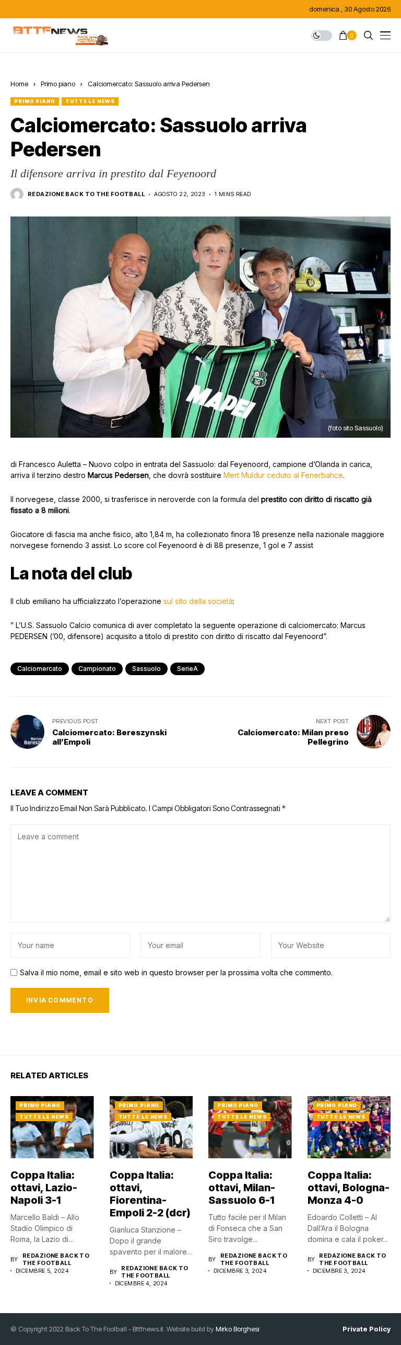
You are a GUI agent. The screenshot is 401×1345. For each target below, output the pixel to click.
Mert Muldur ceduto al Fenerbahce (283, 475)
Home (19, 83)
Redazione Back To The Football (86, 194)
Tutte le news (90, 101)
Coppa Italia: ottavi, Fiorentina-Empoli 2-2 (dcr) (150, 1194)
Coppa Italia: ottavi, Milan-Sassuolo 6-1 (241, 1187)
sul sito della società (198, 601)
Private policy (367, 1329)
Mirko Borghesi (237, 1329)
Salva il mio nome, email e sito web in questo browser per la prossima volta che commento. (176, 972)
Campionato (97, 668)
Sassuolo (146, 668)
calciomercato (39, 668)
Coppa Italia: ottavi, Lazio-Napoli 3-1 (43, 1187)
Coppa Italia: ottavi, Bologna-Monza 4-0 (349, 1187)
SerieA (187, 668)
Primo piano (58, 83)
